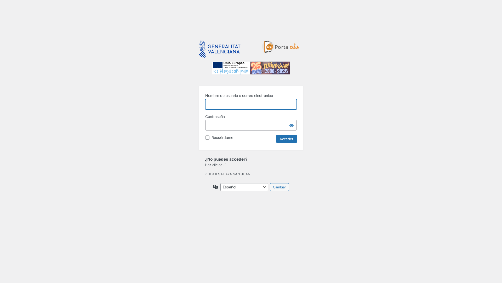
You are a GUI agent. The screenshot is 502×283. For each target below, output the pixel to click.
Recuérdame (222, 137)
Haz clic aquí (215, 165)
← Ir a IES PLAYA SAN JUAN (227, 174)
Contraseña (215, 116)
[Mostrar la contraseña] (291, 125)
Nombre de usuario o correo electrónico (239, 95)
